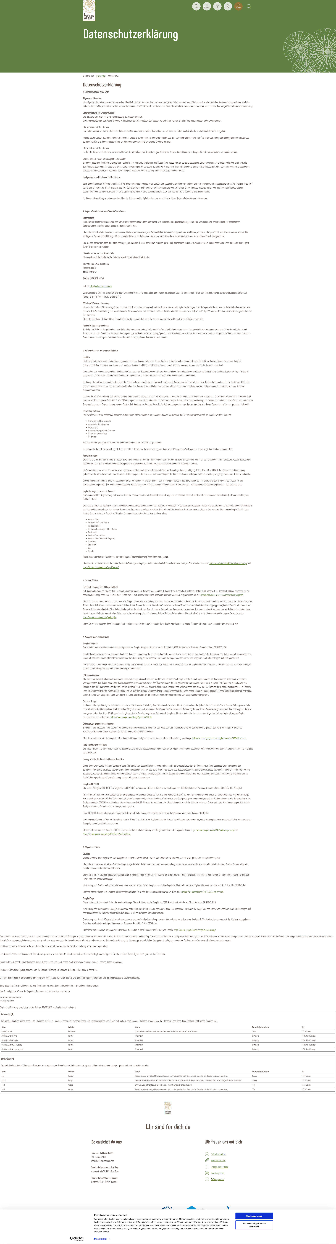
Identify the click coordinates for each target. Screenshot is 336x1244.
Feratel (70, 1035)
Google (70, 1076)
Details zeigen (100, 1239)
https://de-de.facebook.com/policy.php (99, 617)
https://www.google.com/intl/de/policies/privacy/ (212, 829)
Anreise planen (217, 1173)
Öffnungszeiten (217, 1179)
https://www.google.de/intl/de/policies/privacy (202, 891)
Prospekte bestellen (219, 1166)
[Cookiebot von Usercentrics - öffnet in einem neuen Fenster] (76, 1239)
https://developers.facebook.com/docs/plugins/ (222, 594)
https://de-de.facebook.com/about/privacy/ (228, 563)
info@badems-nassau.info (101, 286)
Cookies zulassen (254, 1216)
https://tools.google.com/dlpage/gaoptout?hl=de (131, 716)
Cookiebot (60, 1007)
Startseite (100, 75)
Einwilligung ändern (7, 1000)
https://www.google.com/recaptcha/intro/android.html (106, 833)
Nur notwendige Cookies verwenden (254, 1225)
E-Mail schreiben (218, 1154)
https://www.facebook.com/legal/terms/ (101, 567)
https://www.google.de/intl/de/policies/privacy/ (195, 929)
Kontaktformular (218, 1160)
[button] (196, 6)
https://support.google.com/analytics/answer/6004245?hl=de (219, 738)
